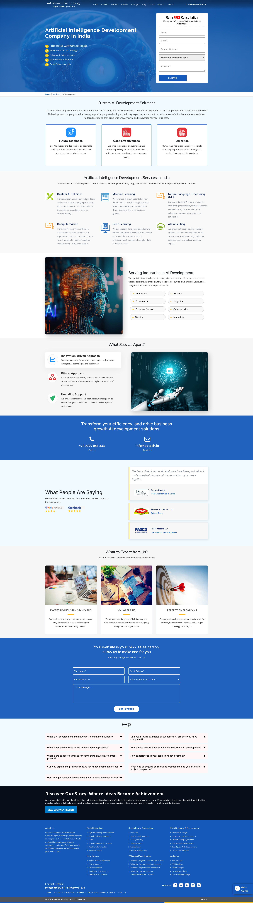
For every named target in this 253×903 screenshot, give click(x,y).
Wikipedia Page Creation (139, 856)
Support (160, 4)
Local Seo (134, 832)
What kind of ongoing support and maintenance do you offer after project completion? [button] (165, 768)
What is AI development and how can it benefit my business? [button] (80, 736)
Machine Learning (124, 194)
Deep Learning (122, 224)
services (56, 94)
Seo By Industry (136, 840)
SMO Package (177, 864)
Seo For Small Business (139, 836)
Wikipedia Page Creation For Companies (146, 864)
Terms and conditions (97, 892)
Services (114, 4)
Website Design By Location (183, 840)
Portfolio (57, 892)
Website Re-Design (179, 832)
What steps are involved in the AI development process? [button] (77, 747)
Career (152, 4)
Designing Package (179, 871)
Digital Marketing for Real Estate (101, 832)
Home (95, 4)
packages (174, 856)
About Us (104, 4)
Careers (80, 892)
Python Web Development (99, 860)
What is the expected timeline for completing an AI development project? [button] (81, 757)
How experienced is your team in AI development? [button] (157, 755)
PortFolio (124, 4)
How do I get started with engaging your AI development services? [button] (83, 777)
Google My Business (138, 850)
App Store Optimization (98, 847)
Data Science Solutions (98, 875)
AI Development (95, 864)
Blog (144, 4)
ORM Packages (178, 867)
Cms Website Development (183, 843)
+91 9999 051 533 (92, 445)
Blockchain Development (99, 871)
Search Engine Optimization (140, 828)
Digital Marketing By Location (100, 843)
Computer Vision (67, 224)
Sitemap (203, 899)
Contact (170, 4)
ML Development (95, 867)
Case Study (69, 892)
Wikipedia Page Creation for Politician (145, 867)
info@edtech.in (147, 445)
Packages (135, 4)
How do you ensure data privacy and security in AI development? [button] (165, 747)
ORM (91, 840)
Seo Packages (177, 860)
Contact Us (121, 892)
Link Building (135, 847)
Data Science (93, 856)
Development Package (181, 875)
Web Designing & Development (185, 828)
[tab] (83, 360)
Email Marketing (95, 850)
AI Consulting (176, 224)
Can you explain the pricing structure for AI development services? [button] (83, 766)
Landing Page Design (180, 850)
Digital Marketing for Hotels (99, 836)
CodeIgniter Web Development (184, 847)
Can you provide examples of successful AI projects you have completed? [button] (163, 738)
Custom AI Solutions (69, 194)
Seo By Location (136, 843)
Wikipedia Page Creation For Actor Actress (147, 860)
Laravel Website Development (184, 836)
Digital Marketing (95, 828)
